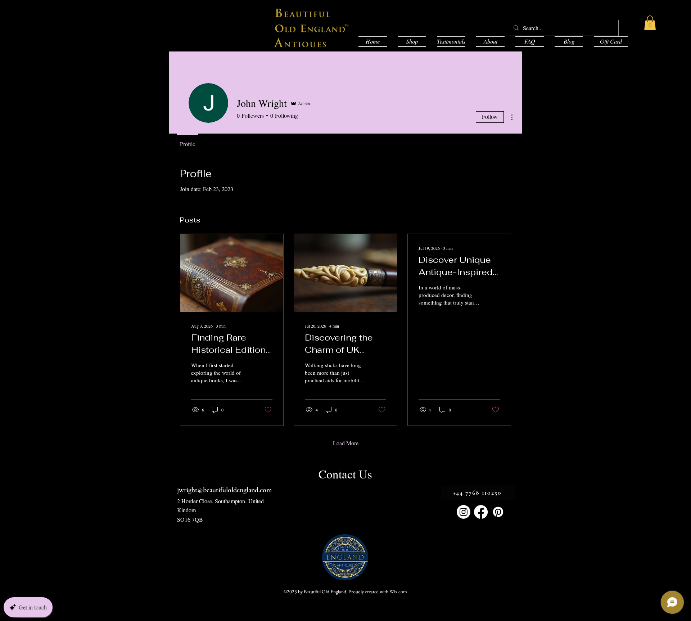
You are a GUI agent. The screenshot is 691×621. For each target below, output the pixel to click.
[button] (650, 22)
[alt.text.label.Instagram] (463, 512)
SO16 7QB (190, 519)
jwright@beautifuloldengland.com (224, 490)
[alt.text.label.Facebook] (481, 512)
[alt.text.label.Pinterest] (498, 512)
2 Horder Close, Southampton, (212, 501)
